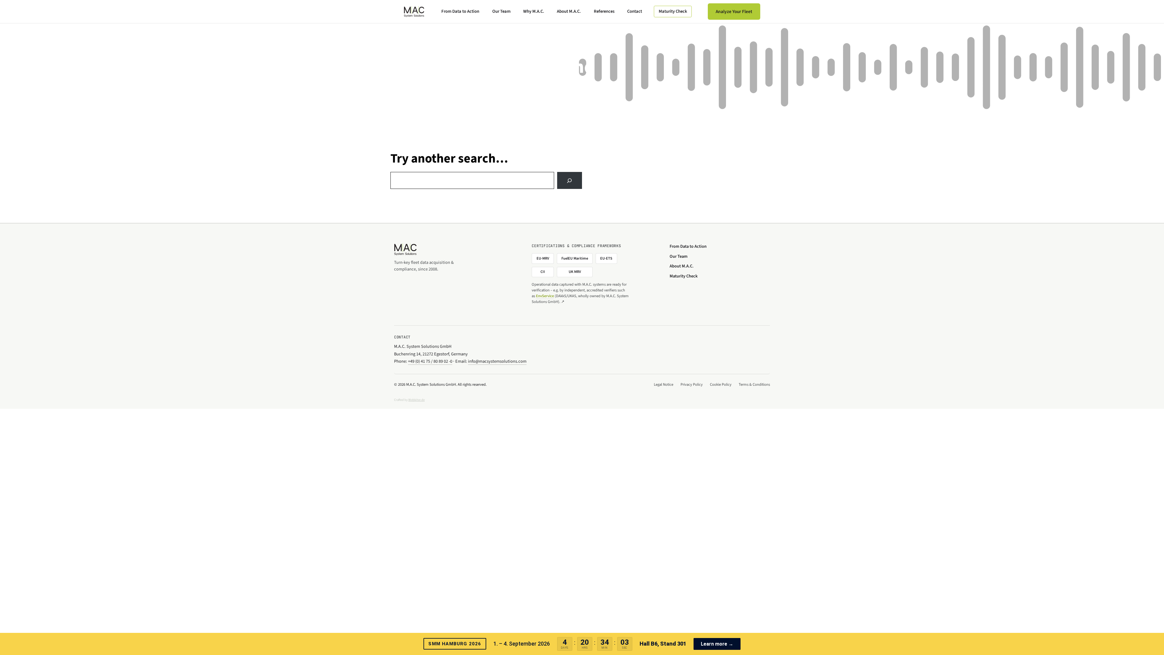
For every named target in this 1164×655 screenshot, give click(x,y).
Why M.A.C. (533, 11)
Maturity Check (673, 11)
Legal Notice (663, 384)
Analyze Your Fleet (734, 11)
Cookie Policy (720, 384)
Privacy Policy (692, 384)
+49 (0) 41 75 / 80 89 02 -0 (430, 361)
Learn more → (717, 644)
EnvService (545, 296)
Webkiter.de (416, 400)
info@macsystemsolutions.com (497, 361)
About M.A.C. (569, 11)
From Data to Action (460, 11)
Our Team (501, 11)
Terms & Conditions (754, 384)
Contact (634, 11)
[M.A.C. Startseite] (414, 11)
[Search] (569, 180)
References (604, 11)
